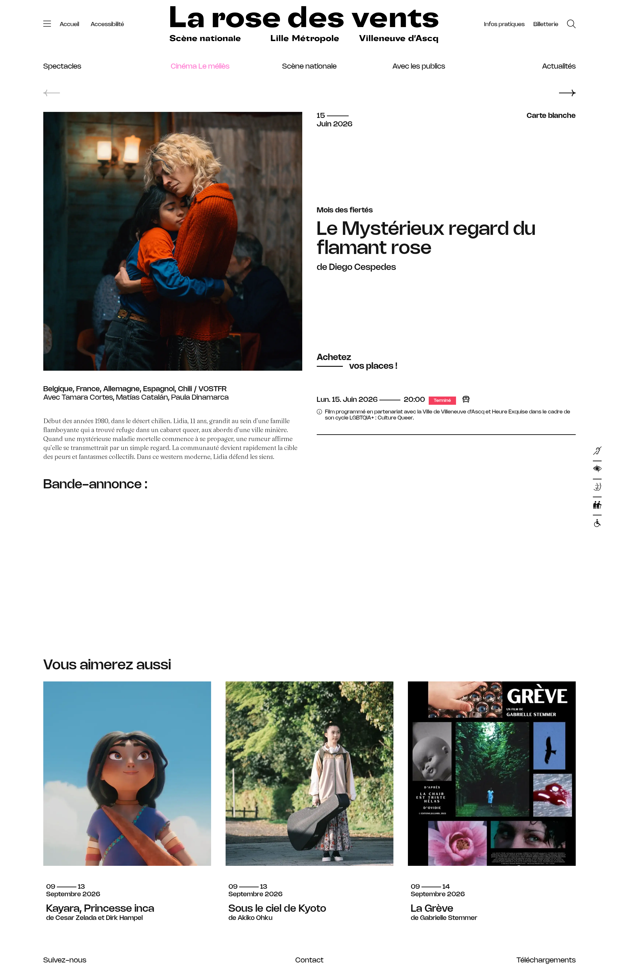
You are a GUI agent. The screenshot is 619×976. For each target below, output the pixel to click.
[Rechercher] (571, 25)
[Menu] (47, 25)
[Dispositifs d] (597, 488)
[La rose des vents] (304, 24)
